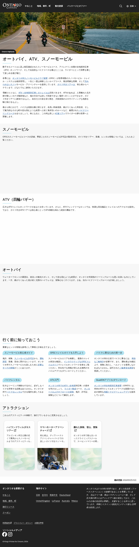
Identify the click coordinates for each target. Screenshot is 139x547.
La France (56, 501)
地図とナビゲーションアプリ (116, 392)
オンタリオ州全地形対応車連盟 (108, 385)
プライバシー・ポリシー (23, 523)
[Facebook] (5, 535)
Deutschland (65, 495)
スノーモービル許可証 (24, 358)
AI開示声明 (39, 523)
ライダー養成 (70, 388)
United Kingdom (43, 501)
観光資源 (59, 6)
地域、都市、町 (44, 6)
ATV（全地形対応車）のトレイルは (34, 92)
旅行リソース (8, 506)
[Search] (120, 6)
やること (29, 6)
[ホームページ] (12, 6)
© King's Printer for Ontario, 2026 (15, 541)
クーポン (6, 512)
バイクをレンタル (14, 392)
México (75, 501)
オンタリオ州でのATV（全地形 (61, 385)
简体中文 (54, 495)
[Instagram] (10, 535)
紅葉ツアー (60, 113)
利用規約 (6, 523)
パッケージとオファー (77, 6)
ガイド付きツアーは (66, 84)
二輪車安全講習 (126, 368)
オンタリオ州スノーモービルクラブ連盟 (30, 78)
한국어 (45, 495)
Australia (66, 501)
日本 (132, 6)
